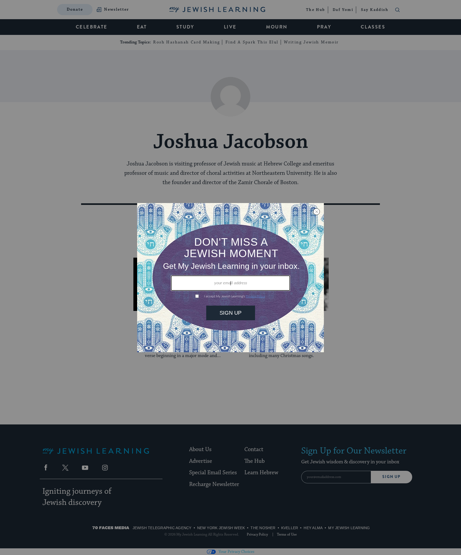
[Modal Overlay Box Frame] (230, 277)
